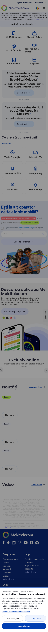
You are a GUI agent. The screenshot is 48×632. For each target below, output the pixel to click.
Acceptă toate (24, 626)
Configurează (35, 618)
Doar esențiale (13, 618)
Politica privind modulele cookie (16, 611)
